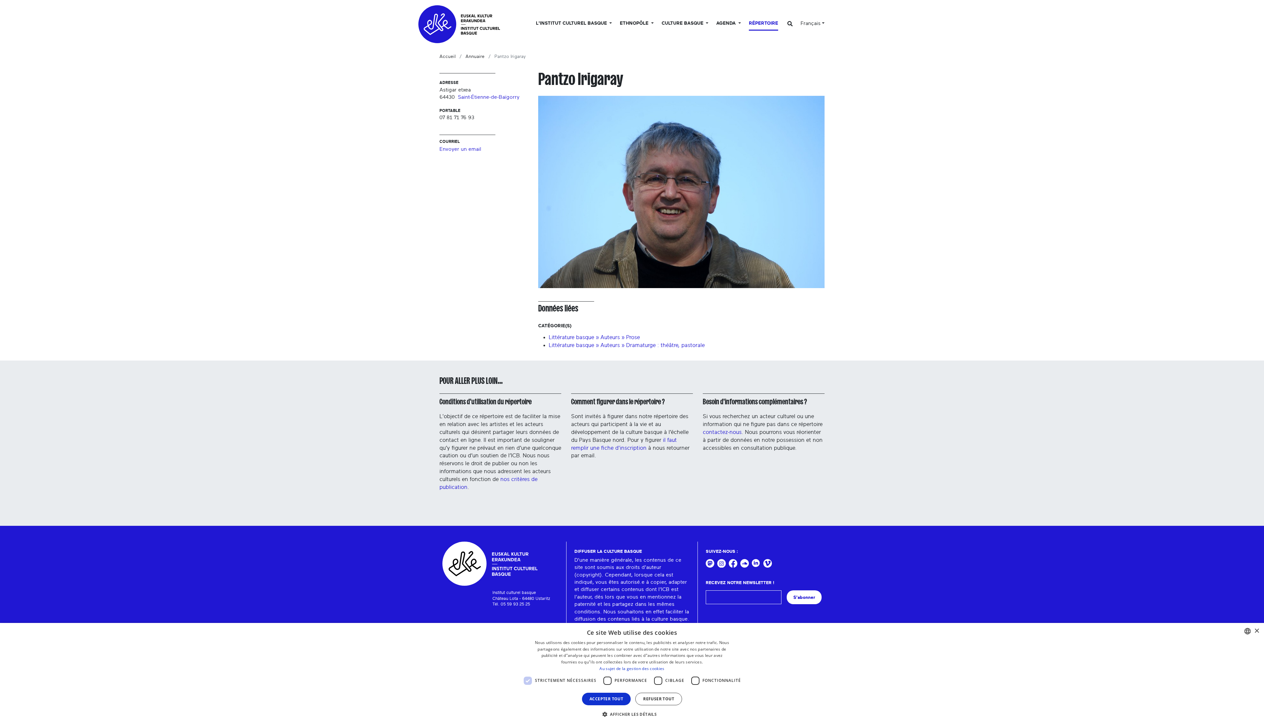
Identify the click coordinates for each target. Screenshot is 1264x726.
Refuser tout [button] (658, 699)
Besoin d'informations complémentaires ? (755, 402)
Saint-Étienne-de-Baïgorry (488, 97)
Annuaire (475, 56)
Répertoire (763, 23)
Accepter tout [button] (606, 699)
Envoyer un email (460, 149)
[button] (632, 714)
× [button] (1256, 631)
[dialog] (632, 674)
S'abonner (804, 597)
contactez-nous (722, 432)
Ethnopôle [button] (635, 23)
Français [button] (811, 23)
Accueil (447, 56)
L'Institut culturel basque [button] (572, 23)
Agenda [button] (726, 23)
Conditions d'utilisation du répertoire (485, 402)
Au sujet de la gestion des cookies (631, 668)
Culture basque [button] (683, 23)
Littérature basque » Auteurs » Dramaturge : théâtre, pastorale (627, 345)
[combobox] (1247, 631)
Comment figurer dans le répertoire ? (618, 402)
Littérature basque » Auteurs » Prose (594, 337)
